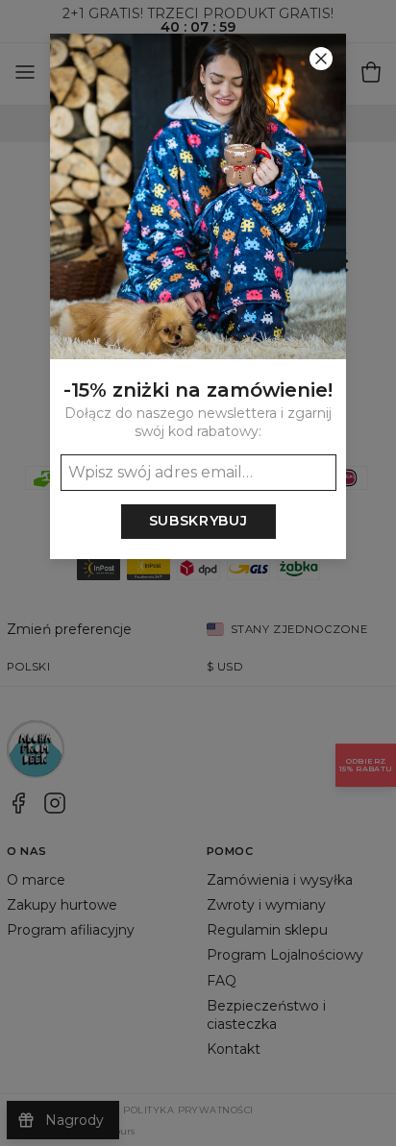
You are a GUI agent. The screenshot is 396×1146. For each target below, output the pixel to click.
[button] (198, 573)
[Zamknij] (321, 58)
